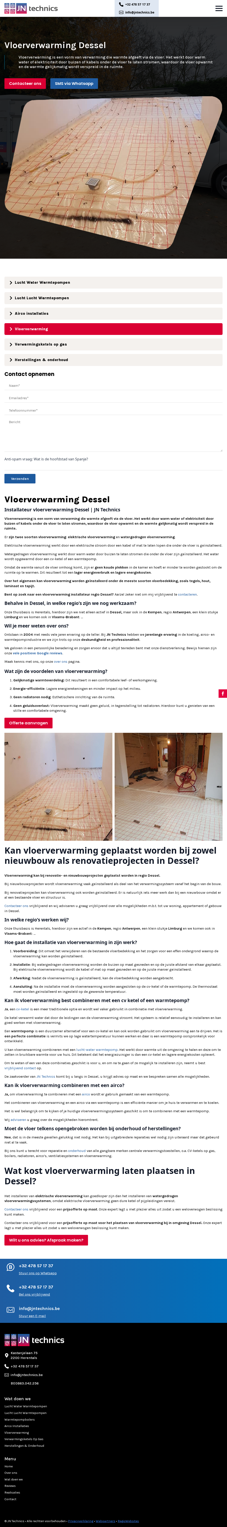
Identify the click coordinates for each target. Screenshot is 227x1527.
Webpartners (105, 1521)
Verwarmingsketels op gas (23, 1439)
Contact (10, 1499)
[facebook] (223, 693)
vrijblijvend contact (20, 1068)
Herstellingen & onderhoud (24, 1446)
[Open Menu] (219, 8)
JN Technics (45, 1076)
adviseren (18, 1120)
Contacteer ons (16, 906)
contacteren (187, 594)
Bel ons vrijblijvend (34, 1294)
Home (8, 1466)
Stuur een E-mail (32, 1316)
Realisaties (12, 1492)
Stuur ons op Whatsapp (38, 1273)
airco (86, 1094)
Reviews (10, 1486)
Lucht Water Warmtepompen (25, 1406)
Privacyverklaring (80, 1521)
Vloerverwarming (16, 1433)
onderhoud (77, 1151)
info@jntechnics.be (39, 1308)
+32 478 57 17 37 (36, 1265)
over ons (60, 661)
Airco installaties (16, 1426)
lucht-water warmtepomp (97, 1050)
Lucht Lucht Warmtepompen (25, 1413)
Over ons (10, 1473)
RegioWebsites (128, 1521)
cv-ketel (22, 1009)
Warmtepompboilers (19, 1419)
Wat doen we (13, 1479)
